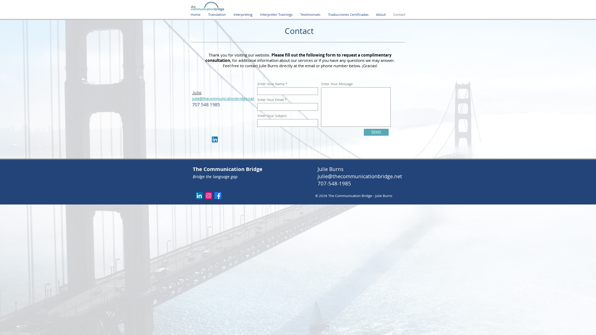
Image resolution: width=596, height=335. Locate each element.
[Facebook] (217, 195)
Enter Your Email (270, 99)
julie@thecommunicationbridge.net (360, 176)
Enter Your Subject (272, 115)
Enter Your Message (337, 84)
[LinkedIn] (215, 139)
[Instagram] (208, 195)
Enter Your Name (270, 84)
